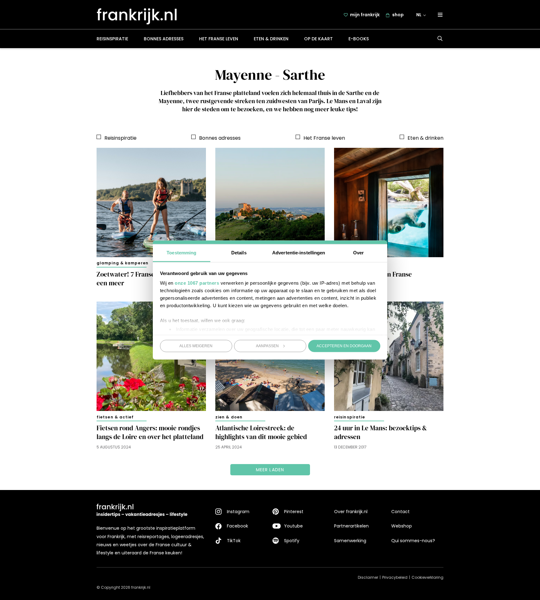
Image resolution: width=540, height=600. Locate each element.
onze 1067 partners (197, 283)
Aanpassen (267, 345)
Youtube (293, 526)
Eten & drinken (271, 39)
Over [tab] (358, 252)
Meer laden (270, 470)
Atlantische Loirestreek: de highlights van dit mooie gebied (261, 432)
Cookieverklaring (427, 577)
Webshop (401, 526)
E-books (358, 39)
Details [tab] (239, 252)
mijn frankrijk (365, 15)
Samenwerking (350, 541)
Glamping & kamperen (122, 263)
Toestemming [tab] (181, 252)
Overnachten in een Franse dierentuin (373, 279)
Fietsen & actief (115, 417)
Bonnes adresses (163, 39)
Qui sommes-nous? (413, 541)
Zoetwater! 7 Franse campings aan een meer (146, 279)
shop (398, 15)
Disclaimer (368, 577)
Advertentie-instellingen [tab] (298, 252)
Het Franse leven (218, 39)
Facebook (237, 526)
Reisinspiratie (112, 39)
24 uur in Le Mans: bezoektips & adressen (380, 432)
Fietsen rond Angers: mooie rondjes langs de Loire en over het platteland (150, 432)
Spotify (291, 541)
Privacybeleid (395, 577)
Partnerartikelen (351, 526)
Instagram (238, 511)
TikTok (234, 541)
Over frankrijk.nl (351, 511)
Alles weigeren (195, 345)
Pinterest (293, 511)
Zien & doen (228, 417)
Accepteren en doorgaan (344, 345)
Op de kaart (318, 39)
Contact (400, 511)
